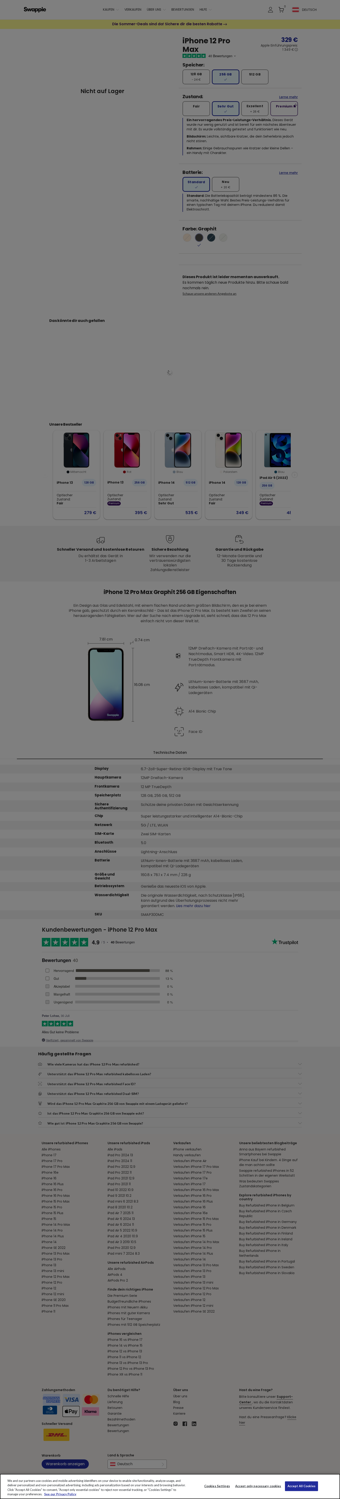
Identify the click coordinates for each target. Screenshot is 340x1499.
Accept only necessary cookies (258, 1486)
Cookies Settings (217, 1486)
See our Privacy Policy (60, 1494)
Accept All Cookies (301, 1486)
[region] (170, 1486)
